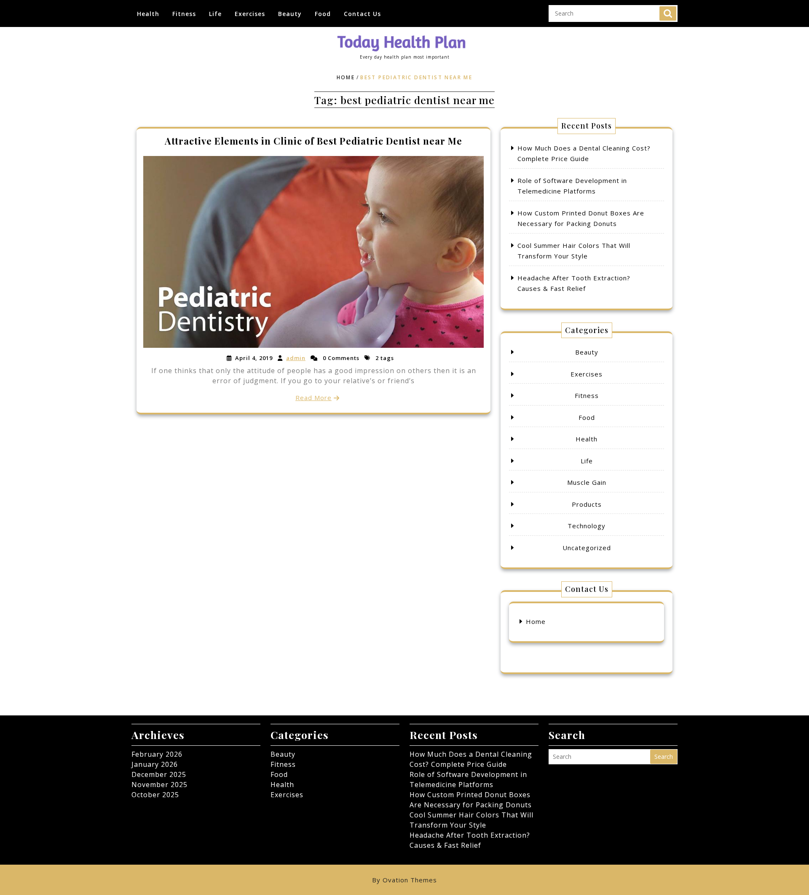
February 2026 (156, 754)
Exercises (250, 14)
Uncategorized (587, 547)
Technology (586, 525)
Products (587, 504)
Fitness (184, 14)
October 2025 (155, 794)
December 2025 (158, 774)
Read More (313, 397)
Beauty (290, 14)
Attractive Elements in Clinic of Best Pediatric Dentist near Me (313, 140)
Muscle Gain (586, 482)
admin (295, 358)
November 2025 (159, 784)
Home (346, 77)
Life (215, 14)
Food (323, 14)
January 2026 (154, 764)
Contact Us (362, 14)
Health (148, 14)
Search (667, 13)
